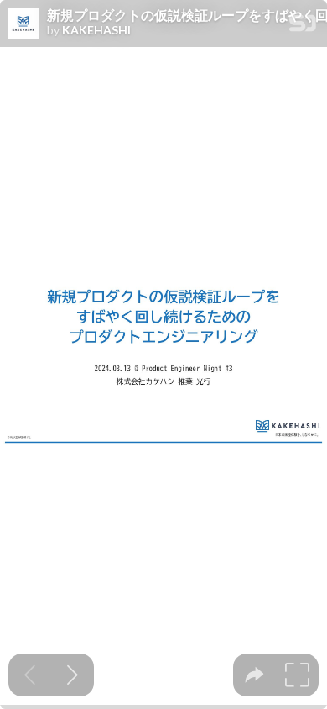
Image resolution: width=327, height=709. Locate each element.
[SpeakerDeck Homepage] (302, 26)
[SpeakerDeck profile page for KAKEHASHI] (23, 24)
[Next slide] (72, 675)
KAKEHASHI (96, 30)
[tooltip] (254, 675)
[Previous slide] (30, 675)
